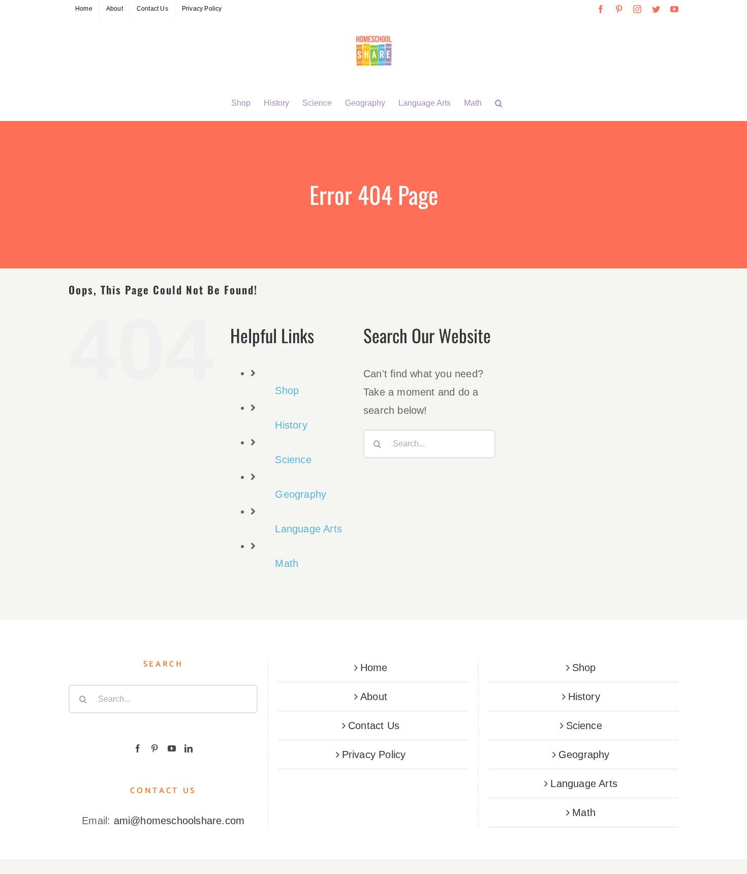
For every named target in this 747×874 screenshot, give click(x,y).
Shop (287, 390)
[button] (499, 103)
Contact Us (373, 725)
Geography (300, 494)
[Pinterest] (154, 748)
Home (374, 667)
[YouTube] (172, 748)
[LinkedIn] (188, 748)
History (291, 425)
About (373, 696)
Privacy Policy (374, 754)
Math (286, 563)
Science (293, 459)
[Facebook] (138, 748)
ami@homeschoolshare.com (179, 820)
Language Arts (308, 528)
